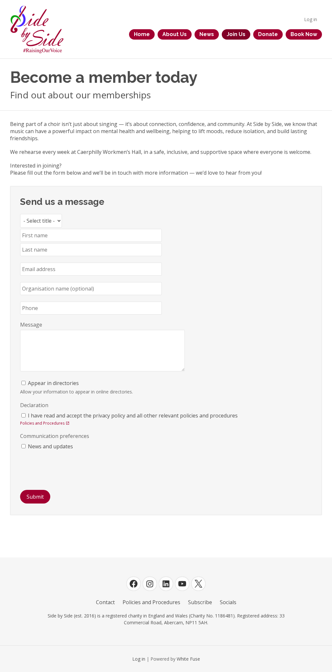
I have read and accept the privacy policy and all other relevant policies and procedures (133, 415)
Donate (268, 34)
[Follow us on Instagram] (150, 584)
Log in (310, 19)
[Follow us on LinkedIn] (166, 584)
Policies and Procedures (42, 423)
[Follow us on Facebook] (133, 584)
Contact (105, 602)
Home (142, 34)
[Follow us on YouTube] (182, 584)
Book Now (303, 34)
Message (31, 324)
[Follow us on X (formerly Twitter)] (198, 584)
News (206, 34)
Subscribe (200, 602)
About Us (174, 34)
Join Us (236, 34)
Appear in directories (53, 383)
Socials (228, 602)
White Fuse (188, 659)
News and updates (50, 446)
